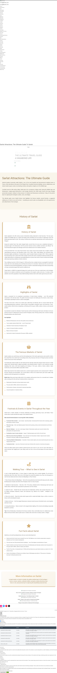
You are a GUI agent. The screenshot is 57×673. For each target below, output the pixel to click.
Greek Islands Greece (3, 35)
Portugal (1, 41)
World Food (2, 69)
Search (1, 607)
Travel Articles (2, 68)
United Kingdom (3, 52)
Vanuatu (1, 64)
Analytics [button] (1, 657)
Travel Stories (2, 66)
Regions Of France (3, 31)
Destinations (2, 7)
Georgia (1, 12)
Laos (1, 15)
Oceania (1, 60)
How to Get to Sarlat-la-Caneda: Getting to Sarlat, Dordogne (28, 592)
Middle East (2, 53)
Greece (1, 33)
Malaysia (1, 16)
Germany (1, 32)
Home (1, 6)
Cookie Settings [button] (3, 672)
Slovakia (1, 47)
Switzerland (2, 49)
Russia (1, 44)
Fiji (0, 62)
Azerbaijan (2, 10)
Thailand (1, 20)
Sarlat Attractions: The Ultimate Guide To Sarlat (28, 596)
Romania (1, 43)
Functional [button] (2, 647)
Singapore (2, 19)
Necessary (3, 621)
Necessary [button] (2, 619)
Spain (1, 48)
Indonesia (1, 14)
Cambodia (2, 11)
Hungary (1, 36)
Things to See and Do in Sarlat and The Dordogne (28, 602)
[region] (28, 159)
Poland (1, 40)
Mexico (1, 57)
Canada (1, 56)
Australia (1, 61)
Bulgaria (1, 27)
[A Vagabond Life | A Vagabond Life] (2, 0)
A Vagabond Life (6, 611)
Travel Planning (2, 65)
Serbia (1, 45)
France (1, 28)
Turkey (1, 51)
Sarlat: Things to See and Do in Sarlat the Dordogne (28, 599)
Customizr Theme (24, 611)
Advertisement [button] (2, 663)
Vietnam (1, 23)
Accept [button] (7, 672)
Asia (1, 8)
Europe (1, 24)
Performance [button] (2, 652)
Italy (0, 37)
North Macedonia (3, 39)
